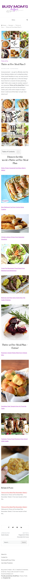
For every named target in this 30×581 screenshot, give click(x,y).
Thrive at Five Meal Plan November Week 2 (14, 492)
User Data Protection (7, 563)
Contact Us (4, 557)
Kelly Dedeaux (15, 68)
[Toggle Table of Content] (17, 151)
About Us (3, 554)
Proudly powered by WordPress (10, 576)
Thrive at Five (4, 61)
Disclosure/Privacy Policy (8, 560)
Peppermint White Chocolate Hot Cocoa (23, 536)
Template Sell (6, 578)
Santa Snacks (5, 535)
